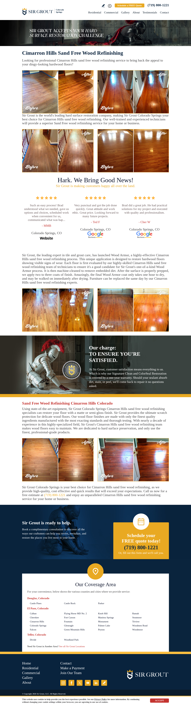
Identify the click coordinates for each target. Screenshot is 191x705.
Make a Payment (72, 668)
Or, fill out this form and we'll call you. (141, 552)
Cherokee (34, 617)
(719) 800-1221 (158, 5)
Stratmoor (137, 617)
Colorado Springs (38, 625)
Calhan (33, 613)
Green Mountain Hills (74, 629)
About (136, 12)
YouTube (88, 683)
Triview (136, 621)
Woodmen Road (139, 625)
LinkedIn (96, 683)
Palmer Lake (104, 625)
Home (26, 663)
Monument (103, 621)
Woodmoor (137, 629)
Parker (101, 603)
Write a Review (103, 5)
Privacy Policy (100, 699)
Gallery (125, 12)
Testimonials (150, 12)
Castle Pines (35, 603)
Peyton (101, 629)
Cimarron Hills (37, 621)
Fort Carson (69, 617)
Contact (164, 12)
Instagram (63, 683)
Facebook (71, 683)
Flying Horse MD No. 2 (75, 613)
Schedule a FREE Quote (129, 5)
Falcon (33, 629)
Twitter (80, 683)
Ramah (135, 613)
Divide (33, 639)
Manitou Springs (106, 617)
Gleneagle (69, 625)
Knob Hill (103, 613)
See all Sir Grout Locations (72, 646)
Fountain (68, 621)
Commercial (111, 12)
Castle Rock (69, 603)
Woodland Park (71, 639)
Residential (94, 12)
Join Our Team (71, 673)
